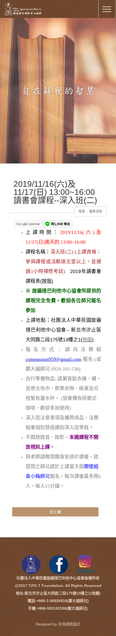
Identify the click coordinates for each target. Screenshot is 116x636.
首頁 (82, 211)
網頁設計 (73, 624)
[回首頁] (27, 8)
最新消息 (95, 211)
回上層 (55, 512)
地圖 (87, 339)
